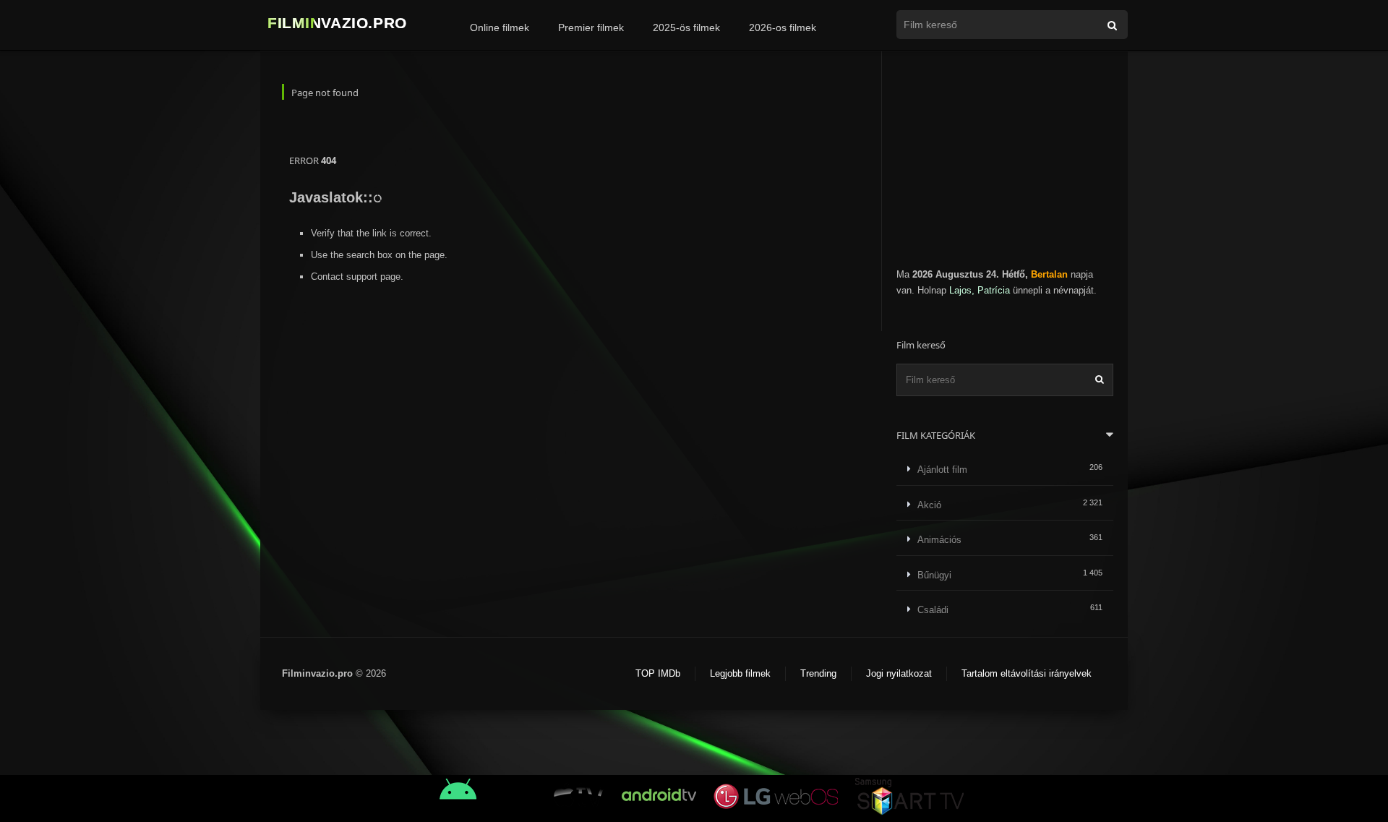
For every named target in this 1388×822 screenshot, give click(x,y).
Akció (929, 505)
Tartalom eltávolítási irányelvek (1026, 673)
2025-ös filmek (686, 27)
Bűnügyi (934, 575)
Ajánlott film (942, 469)
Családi (932, 609)
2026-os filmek (782, 27)
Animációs (939, 539)
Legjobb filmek (740, 673)
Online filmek (499, 27)
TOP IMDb (657, 673)
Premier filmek (591, 27)
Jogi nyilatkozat (899, 673)
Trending (818, 673)
